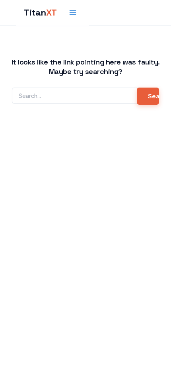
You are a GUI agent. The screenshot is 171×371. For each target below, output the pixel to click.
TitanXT (40, 12)
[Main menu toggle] (73, 12)
